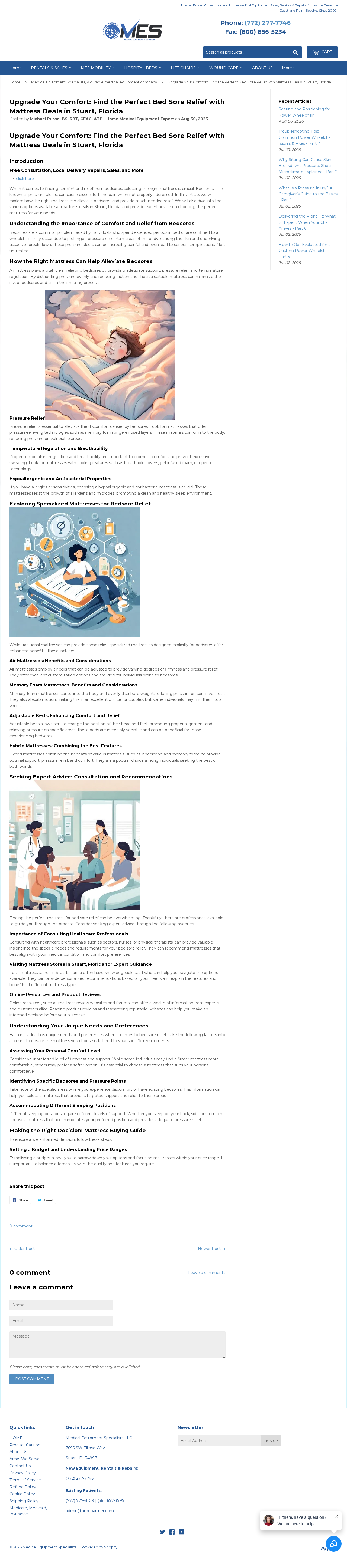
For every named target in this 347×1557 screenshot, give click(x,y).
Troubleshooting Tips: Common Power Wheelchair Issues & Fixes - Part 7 (306, 137)
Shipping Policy (23, 1501)
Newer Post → (212, 1248)
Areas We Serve (24, 1458)
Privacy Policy (22, 1472)
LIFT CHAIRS (184, 67)
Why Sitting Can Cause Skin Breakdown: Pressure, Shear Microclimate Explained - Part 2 (308, 165)
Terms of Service (25, 1479)
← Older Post (22, 1248)
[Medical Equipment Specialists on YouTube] (181, 1532)
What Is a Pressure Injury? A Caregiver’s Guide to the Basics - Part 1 (308, 194)
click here (25, 178)
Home (15, 67)
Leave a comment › (207, 1272)
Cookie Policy (22, 1494)
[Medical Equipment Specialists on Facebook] (172, 1532)
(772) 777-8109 (80, 1500)
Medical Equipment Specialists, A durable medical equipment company (94, 82)
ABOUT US (262, 67)
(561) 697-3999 (111, 1500)
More (287, 67)
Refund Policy (22, 1486)
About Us (18, 1451)
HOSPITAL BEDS (141, 67)
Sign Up (271, 1441)
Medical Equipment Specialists (49, 1547)
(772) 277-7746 (268, 23)
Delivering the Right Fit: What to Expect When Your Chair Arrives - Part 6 (307, 222)
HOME (16, 1438)
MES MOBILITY (96, 67)
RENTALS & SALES (49, 67)
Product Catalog (25, 1445)
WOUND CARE (224, 67)
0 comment (21, 1226)
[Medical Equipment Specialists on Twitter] (162, 1532)
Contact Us (20, 1465)
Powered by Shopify (99, 1547)
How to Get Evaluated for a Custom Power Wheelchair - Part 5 (305, 250)
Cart (326, 52)
